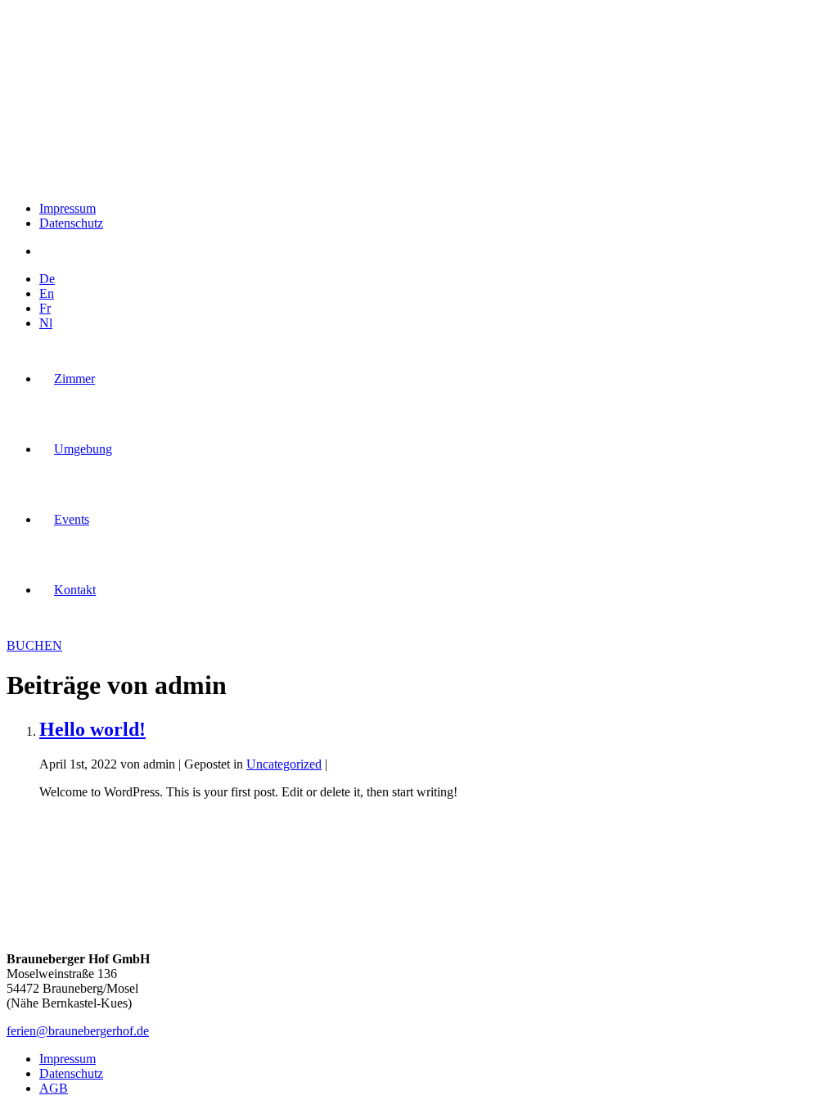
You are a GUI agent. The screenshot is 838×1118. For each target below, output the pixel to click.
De (47, 279)
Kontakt (75, 590)
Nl (45, 323)
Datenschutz (71, 223)
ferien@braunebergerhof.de (78, 1031)
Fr (45, 308)
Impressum (67, 208)
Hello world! (92, 729)
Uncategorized (284, 764)
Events (71, 519)
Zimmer (74, 378)
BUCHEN (34, 645)
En (46, 293)
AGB (53, 1088)
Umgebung (83, 449)
